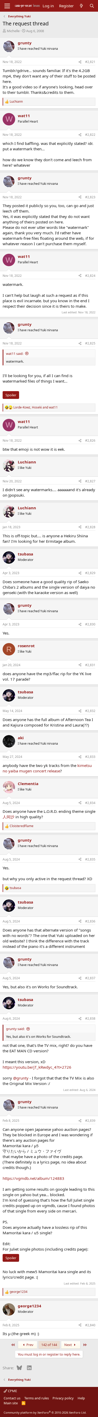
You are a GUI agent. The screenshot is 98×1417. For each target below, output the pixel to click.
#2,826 (90, 440)
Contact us (12, 1398)
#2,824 (90, 275)
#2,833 (90, 757)
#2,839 (90, 1120)
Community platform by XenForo (45, 1412)
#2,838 (90, 1018)
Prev (29, 1344)
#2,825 (90, 343)
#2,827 (90, 481)
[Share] (80, 62)
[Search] (92, 6)
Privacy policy (63, 1398)
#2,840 (90, 1325)
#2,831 (90, 665)
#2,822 (90, 134)
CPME (12, 1390)
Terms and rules (36, 1398)
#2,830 (90, 624)
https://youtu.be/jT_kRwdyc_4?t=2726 (37, 1067)
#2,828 (90, 527)
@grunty (20, 1078)
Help (81, 1398)
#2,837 (90, 978)
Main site (11, 1403)
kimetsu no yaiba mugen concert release (47, 768)
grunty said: (15, 1028)
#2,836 (90, 921)
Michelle (13, 31)
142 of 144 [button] (49, 1344)
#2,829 (90, 573)
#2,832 (90, 711)
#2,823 (90, 197)
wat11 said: (14, 353)
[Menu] (7, 6)
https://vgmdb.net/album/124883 (33, 1178)
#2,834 (90, 803)
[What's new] (81, 6)
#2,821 (90, 62)
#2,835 (90, 859)
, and (35, 407)
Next (68, 1344)
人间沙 (8, 816)
